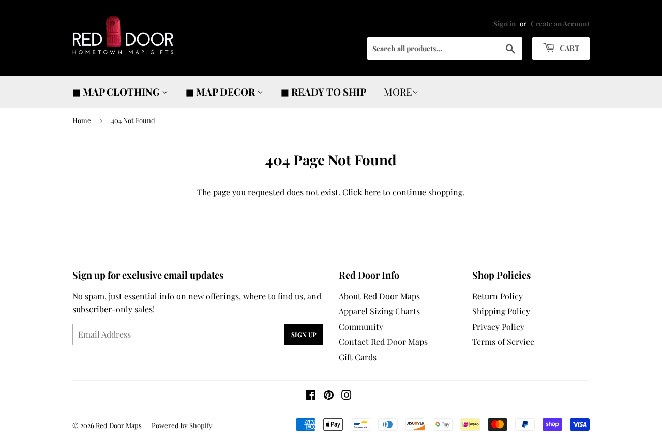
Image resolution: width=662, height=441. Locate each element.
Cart (568, 48)
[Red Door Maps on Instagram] (346, 395)
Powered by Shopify (182, 425)
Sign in (504, 23)
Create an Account (560, 23)
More (398, 91)
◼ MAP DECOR (221, 91)
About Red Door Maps (379, 296)
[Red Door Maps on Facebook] (310, 395)
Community (361, 326)
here (372, 192)
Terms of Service (503, 341)
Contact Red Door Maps (383, 341)
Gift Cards (358, 357)
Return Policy (497, 296)
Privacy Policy (498, 326)
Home (81, 120)
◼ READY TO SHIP (323, 91)
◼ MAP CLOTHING (117, 91)
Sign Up (304, 334)
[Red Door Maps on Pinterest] (328, 395)
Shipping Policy (501, 311)
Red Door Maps (119, 425)
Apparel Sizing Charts (379, 311)
